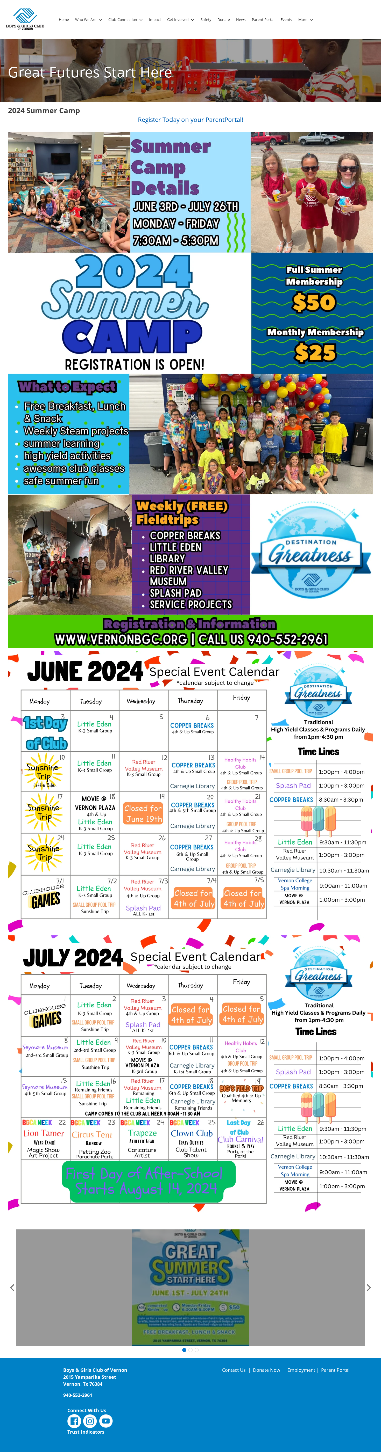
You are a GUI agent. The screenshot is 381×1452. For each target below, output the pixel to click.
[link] (64, 19)
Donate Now (266, 1370)
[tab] (184, 1350)
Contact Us (234, 1370)
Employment (301, 1370)
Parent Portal (335, 1370)
